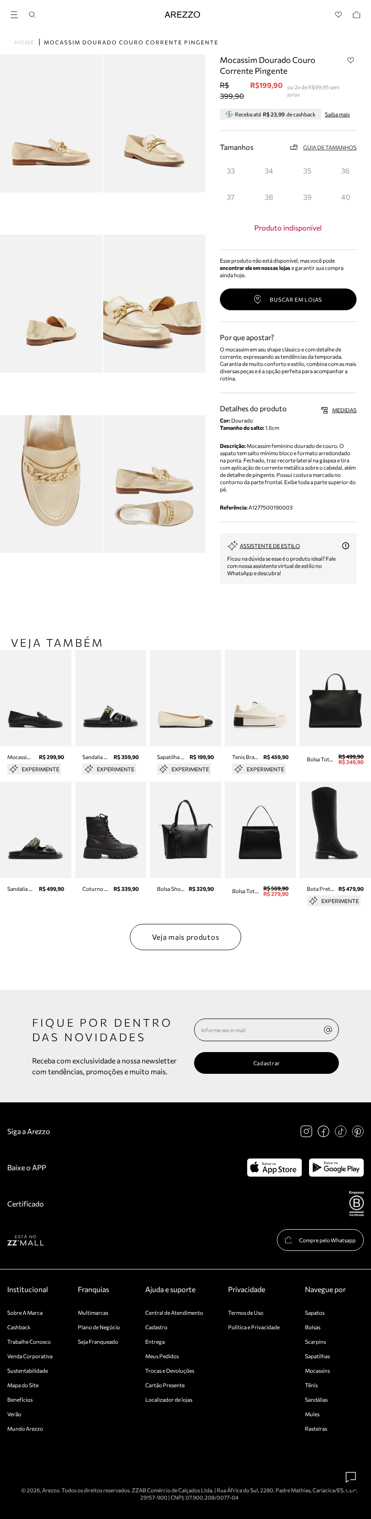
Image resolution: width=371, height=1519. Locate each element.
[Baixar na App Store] (274, 1167)
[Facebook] (323, 1131)
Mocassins (317, 1370)
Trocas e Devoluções (169, 1370)
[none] (328, 1030)
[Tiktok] (341, 1131)
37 (230, 196)
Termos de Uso (245, 1312)
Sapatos (314, 1312)
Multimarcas (93, 1312)
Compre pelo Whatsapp (327, 1240)
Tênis (311, 1385)
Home (24, 42)
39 (307, 196)
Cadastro (156, 1327)
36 (345, 170)
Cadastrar (266, 1063)
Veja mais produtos (185, 937)
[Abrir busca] (32, 15)
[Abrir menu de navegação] (17, 13)
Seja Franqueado (98, 1341)
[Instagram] (306, 1131)
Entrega (155, 1341)
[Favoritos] (338, 14)
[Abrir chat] (351, 1477)
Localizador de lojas (168, 1399)
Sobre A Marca (25, 1312)
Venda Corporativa (29, 1356)
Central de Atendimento (174, 1312)
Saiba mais (337, 114)
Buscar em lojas (296, 299)
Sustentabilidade (27, 1370)
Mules (312, 1414)
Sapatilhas (317, 1356)
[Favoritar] (351, 60)
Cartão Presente (165, 1385)
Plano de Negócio (99, 1327)
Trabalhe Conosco (29, 1341)
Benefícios (20, 1399)
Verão (14, 1414)
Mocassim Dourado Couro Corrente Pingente (131, 42)
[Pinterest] (358, 1131)
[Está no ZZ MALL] (25, 1239)
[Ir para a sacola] (356, 14)
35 (307, 170)
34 (269, 170)
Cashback (19, 1327)
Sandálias (316, 1399)
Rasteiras (316, 1428)
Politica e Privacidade (254, 1327)
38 (269, 196)
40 (345, 196)
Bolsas (312, 1327)
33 (231, 170)
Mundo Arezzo (25, 1428)
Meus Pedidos (162, 1356)
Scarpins (315, 1341)
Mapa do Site (22, 1385)
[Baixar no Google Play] (336, 1167)
